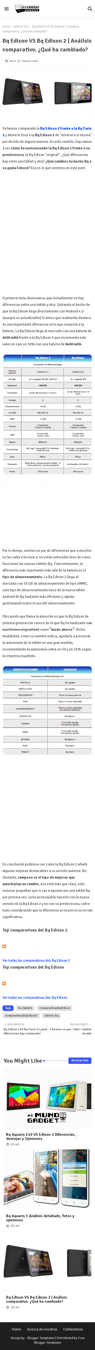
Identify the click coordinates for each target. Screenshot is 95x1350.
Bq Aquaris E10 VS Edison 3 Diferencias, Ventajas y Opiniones (41, 1137)
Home (16, 1329)
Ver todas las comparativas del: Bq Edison (34, 997)
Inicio (6, 27)
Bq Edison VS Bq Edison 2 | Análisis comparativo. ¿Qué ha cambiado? (36, 1299)
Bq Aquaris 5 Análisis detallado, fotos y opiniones (40, 1218)
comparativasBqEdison (54, 1008)
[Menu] (6, 9)
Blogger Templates (40, 1338)
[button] (90, 9)
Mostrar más (79, 1060)
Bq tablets (25, 1008)
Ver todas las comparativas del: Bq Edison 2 (36, 960)
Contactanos (73, 1329)
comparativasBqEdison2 (21, 1016)
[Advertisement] (47, 238)
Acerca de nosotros (42, 1329)
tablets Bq (21, 27)
